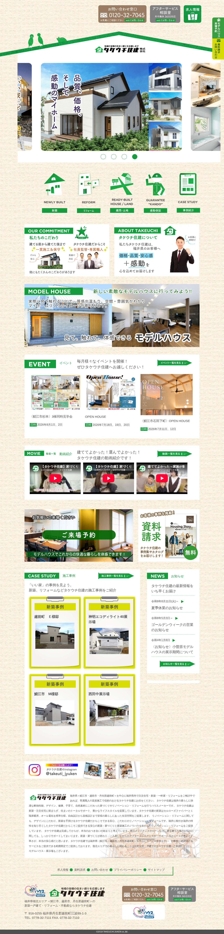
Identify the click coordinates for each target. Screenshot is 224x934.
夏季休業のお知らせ (167, 608)
